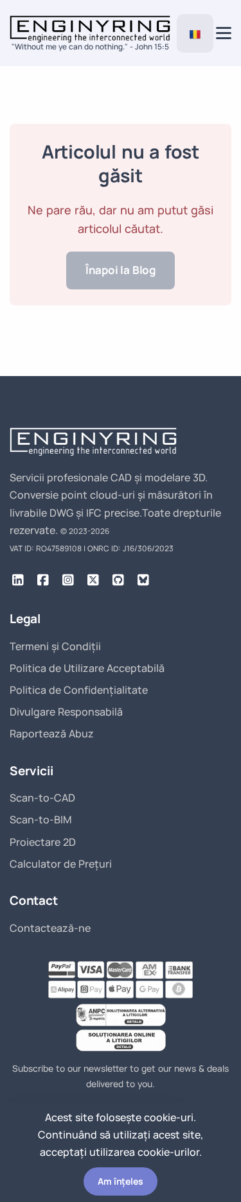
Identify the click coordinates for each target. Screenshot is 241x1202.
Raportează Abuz (52, 733)
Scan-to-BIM (41, 819)
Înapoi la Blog (120, 269)
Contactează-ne (50, 928)
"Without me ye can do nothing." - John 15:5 (90, 46)
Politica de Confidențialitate (79, 690)
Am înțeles (120, 1181)
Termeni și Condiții (55, 646)
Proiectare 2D (43, 842)
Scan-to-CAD (42, 798)
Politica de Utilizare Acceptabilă (87, 668)
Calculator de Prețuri (61, 864)
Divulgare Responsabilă (66, 712)
